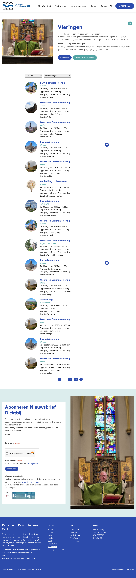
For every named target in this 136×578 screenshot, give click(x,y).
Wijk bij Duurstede (56, 549)
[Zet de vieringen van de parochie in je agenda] (130, 23)
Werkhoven (52, 546)
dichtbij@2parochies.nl (30, 482)
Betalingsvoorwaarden (35, 569)
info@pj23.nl (98, 538)
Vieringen (74, 529)
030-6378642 (98, 535)
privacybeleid (32, 463)
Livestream (125, 6)
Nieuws (73, 532)
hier (7, 558)
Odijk (50, 541)
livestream (64, 57)
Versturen (11, 469)
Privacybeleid (22, 569)
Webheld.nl (130, 569)
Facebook (74, 541)
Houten (51, 538)
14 (70, 379)
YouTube (74, 538)
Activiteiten (75, 535)
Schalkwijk (52, 544)
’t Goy (50, 535)
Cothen (51, 532)
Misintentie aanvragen (85, 57)
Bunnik (51, 529)
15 (76, 379)
